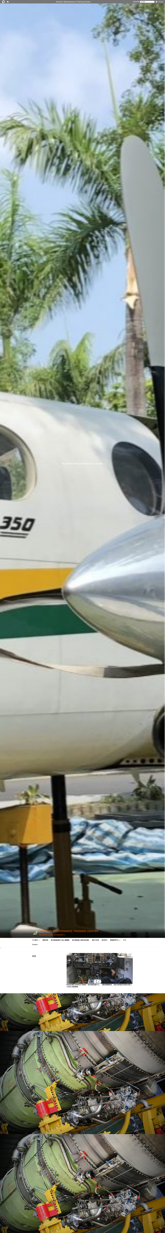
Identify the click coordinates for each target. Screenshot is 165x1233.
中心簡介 (35, 940)
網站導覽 (136, 1)
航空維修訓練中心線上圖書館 (60, 940)
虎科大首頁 (95, 940)
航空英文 (104, 940)
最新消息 (45, 940)
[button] (159, 1)
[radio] (126, 955)
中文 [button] (124, 940)
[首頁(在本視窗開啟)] (8, 1)
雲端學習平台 (114, 940)
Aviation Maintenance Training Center (73, 2)
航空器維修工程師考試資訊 (80, 940)
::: (30, 929)
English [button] (35, 944)
